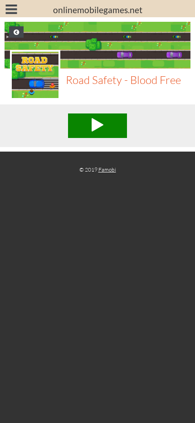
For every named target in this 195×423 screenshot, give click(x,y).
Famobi (107, 169)
